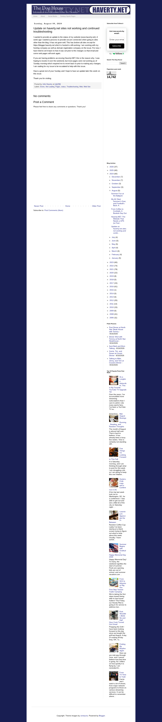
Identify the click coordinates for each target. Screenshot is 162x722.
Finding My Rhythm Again (122, 647)
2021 (112, 269)
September (116, 187)
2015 (112, 290)
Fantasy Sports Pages (67, 16)
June (114, 241)
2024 (112, 174)
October (115, 184)
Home (35, 16)
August (115, 191)
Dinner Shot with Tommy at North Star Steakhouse (117, 339)
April (114, 248)
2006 (112, 318)
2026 (112, 167)
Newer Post (38, 206)
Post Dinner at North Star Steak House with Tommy (117, 329)
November (116, 180)
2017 (112, 283)
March (114, 251)
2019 (112, 276)
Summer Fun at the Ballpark (117, 195)
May (114, 244)
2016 (112, 286)
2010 (112, 307)
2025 (112, 170)
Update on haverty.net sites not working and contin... (118, 229)
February (116, 254)
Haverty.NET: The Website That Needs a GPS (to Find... (118, 220)
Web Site (87, 87)
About (43, 16)
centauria (84, 716)
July (113, 237)
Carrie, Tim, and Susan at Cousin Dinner (115, 353)
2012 (112, 300)
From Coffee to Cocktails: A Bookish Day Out (119, 211)
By (110, 54)
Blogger (102, 716)
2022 (112, 266)
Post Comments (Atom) (53, 210)
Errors (42, 87)
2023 (112, 262)
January (115, 258)
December (116, 177)
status (63, 87)
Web (81, 87)
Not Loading (50, 87)
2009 (112, 311)
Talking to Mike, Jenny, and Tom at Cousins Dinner (116, 361)
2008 (112, 314)
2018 (112, 280)
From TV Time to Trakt (122, 674)
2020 (112, 273)
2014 (112, 293)
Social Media (52, 16)
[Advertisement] (67, 183)
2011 (112, 304)
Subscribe (116, 46)
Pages (57, 87)
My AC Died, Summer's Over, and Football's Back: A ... (118, 202)
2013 (112, 297)
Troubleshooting (72, 87)
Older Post (96, 206)
